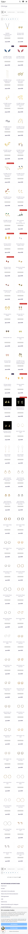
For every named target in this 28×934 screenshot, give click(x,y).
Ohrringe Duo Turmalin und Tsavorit (20, 291)
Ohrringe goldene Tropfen (7, 315)
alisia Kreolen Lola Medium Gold (20, 689)
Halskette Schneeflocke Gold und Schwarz (7, 34)
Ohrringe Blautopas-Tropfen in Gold (20, 244)
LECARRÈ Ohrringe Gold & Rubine (7, 198)
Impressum (4, 885)
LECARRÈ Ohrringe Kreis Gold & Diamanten (20, 81)
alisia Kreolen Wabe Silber (20, 525)
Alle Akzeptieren (14, 924)
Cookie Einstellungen (6, 907)
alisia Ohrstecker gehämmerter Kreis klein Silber (20, 503)
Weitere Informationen (14, 931)
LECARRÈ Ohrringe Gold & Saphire (20, 174)
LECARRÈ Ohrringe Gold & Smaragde (7, 221)
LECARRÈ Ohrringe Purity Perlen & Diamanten (7, 175)
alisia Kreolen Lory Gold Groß (20, 713)
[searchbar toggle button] (19, 1)
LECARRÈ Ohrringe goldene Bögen (7, 151)
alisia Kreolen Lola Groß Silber (20, 759)
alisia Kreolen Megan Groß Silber (7, 596)
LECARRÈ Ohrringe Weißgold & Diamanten (7, 128)
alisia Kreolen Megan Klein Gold (20, 596)
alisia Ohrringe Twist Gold (20, 830)
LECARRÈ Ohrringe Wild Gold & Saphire (7, 57)
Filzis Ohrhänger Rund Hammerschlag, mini (20, 222)
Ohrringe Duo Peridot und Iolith (20, 268)
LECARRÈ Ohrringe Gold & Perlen (20, 198)
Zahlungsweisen (5, 896)
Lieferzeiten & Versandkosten (8, 891)
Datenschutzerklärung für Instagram (9, 904)
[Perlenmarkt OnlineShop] (3, 1)
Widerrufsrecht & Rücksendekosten (9, 893)
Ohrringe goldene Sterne (20, 385)
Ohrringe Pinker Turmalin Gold (7, 361)
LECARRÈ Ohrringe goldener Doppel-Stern (20, 105)
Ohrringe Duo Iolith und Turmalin (7, 291)
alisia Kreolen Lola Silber (7, 759)
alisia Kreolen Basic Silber (20, 783)
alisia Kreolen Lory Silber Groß (7, 736)
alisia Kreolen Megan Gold (20, 619)
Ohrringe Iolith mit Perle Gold (20, 315)
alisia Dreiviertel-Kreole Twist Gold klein (20, 854)
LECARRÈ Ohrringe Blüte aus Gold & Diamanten (20, 151)
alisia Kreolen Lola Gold (20, 736)
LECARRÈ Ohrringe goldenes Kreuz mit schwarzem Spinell (20, 362)
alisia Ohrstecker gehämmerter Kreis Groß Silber (20, 479)
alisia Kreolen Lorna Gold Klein (20, 642)
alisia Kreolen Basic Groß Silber (7, 830)
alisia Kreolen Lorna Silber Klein (7, 666)
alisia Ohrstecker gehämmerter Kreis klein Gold (7, 503)
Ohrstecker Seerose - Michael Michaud (7, 408)
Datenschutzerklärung (5, 916)
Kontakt (3, 888)
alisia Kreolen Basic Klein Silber (7, 806)
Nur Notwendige (14, 928)
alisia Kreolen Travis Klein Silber (7, 572)
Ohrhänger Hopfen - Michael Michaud (7, 432)
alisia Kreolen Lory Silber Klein (7, 689)
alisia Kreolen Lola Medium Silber (7, 713)
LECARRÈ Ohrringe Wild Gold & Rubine (20, 57)
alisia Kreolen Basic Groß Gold (20, 806)
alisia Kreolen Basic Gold (7, 783)
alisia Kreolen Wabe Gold (7, 525)
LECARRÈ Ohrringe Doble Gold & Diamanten (7, 105)
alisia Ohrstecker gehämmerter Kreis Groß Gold (7, 479)
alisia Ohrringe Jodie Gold (20, 432)
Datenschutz (4, 901)
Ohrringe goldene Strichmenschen (7, 244)
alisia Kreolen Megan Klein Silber (7, 619)
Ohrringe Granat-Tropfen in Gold (7, 268)
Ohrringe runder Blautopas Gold (20, 34)
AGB (2, 899)
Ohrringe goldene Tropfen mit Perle (7, 385)
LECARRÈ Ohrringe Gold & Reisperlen (20, 127)
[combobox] (11, 12)
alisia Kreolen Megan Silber (7, 642)
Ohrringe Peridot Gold (20, 338)
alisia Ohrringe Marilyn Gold (7, 455)
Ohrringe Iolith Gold (7, 337)
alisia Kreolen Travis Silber (7, 549)
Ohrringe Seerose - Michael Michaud (20, 408)
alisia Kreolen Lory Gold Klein (20, 666)
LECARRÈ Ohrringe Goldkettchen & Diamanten (7, 81)
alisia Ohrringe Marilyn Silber (20, 455)
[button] (2, 12)
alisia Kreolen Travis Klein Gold (20, 549)
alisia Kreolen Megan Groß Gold (20, 572)
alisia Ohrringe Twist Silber (7, 853)
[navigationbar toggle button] (26, 1)
